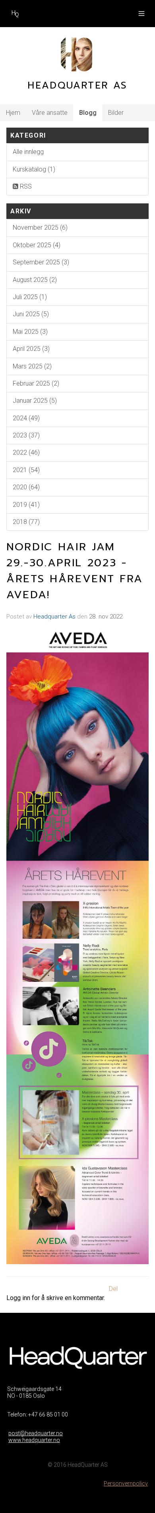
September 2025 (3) (41, 262)
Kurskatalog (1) (34, 169)
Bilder (116, 112)
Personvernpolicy (126, 1483)
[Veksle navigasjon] (141, 13)
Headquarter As (54, 616)
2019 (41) (26, 504)
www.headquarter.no (34, 1440)
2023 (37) (26, 435)
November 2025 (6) (40, 227)
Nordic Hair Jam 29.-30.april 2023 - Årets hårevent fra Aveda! (74, 571)
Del (113, 1288)
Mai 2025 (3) (30, 331)
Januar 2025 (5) (35, 400)
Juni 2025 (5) (31, 314)
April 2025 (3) (31, 349)
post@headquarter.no (35, 1433)
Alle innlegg (28, 152)
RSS (25, 186)
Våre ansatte (50, 112)
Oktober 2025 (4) (36, 245)
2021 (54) (26, 470)
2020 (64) (26, 487)
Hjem (13, 112)
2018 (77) (26, 522)
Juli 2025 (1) (30, 297)
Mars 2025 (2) (32, 366)
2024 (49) (26, 418)
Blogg (88, 112)
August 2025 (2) (35, 280)
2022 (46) (26, 452)
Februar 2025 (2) (36, 383)
